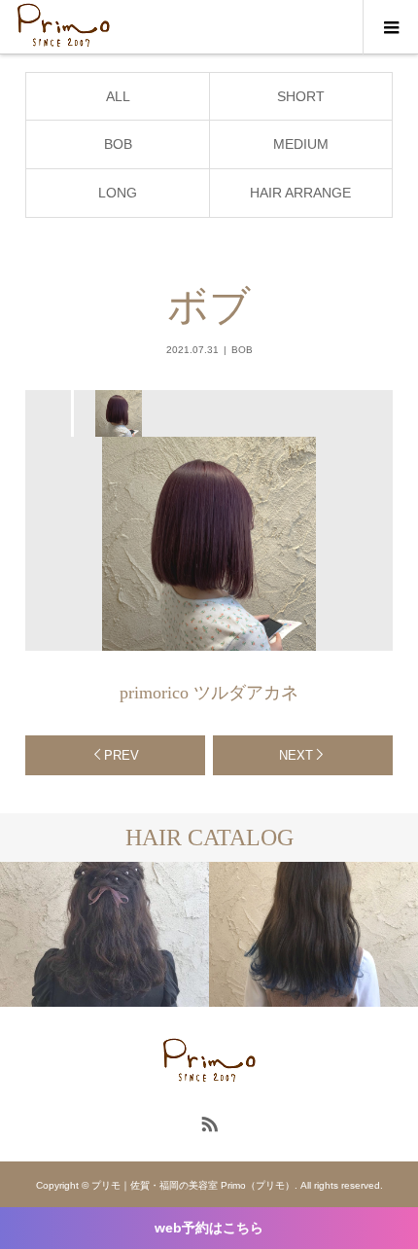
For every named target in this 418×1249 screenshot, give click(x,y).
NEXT (296, 755)
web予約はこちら (209, 1227)
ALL (118, 96)
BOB (118, 144)
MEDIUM (301, 144)
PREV (121, 755)
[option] (116, 413)
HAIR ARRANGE (300, 192)
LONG (117, 192)
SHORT (301, 96)
